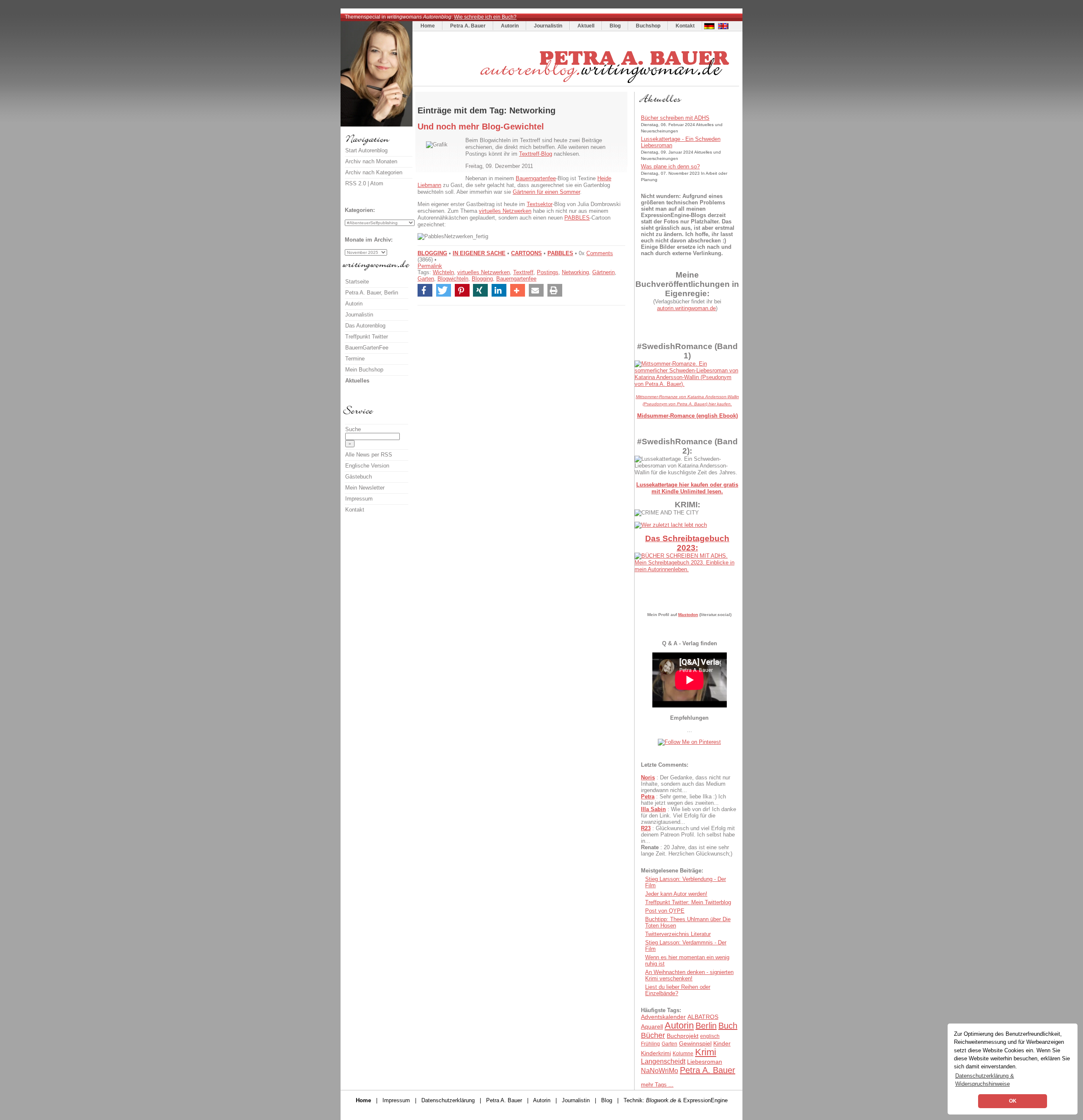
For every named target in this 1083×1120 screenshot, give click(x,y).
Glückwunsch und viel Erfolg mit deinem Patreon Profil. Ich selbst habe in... (688, 834)
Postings (547, 272)
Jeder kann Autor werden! (676, 894)
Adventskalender (663, 1016)
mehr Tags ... (657, 1084)
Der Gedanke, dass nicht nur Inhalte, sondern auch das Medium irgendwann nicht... (685, 783)
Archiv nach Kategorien (373, 172)
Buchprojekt (682, 1035)
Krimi (705, 1052)
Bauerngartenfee (536, 178)
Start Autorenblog (366, 150)
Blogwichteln (452, 278)
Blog (615, 25)
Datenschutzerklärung (448, 1100)
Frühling (650, 1044)
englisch (710, 1036)
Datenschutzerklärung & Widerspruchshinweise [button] (984, 1080)
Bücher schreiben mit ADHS (675, 118)
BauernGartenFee (366, 347)
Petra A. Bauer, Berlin (371, 292)
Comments (599, 253)
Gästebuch (358, 476)
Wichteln (443, 272)
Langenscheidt (663, 1061)
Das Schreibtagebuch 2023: (687, 543)
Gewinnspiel (695, 1043)
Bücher (653, 1035)
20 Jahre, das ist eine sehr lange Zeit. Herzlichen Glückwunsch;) (686, 850)
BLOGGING (432, 253)
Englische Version (367, 465)
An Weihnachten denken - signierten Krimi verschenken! (689, 975)
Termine (355, 358)
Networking (575, 272)
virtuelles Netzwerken (505, 211)
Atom (376, 183)
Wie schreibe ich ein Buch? (485, 16)
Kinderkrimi (656, 1053)
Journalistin (548, 25)
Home (428, 25)
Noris (648, 777)
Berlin (706, 1025)
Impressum (359, 498)
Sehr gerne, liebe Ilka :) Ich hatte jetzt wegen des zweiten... (683, 799)
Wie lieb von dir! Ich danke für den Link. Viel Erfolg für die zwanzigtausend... (688, 815)
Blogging (482, 278)
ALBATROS (702, 1016)
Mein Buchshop (364, 369)
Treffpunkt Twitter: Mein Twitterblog (688, 902)
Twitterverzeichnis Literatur (678, 934)
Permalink (430, 266)
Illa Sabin (653, 809)
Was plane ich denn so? (670, 166)
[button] (425, 290)
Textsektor (539, 204)
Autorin (510, 25)
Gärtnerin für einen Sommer (546, 192)
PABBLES (577, 218)
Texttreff (523, 272)
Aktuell (585, 25)
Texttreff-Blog (535, 154)
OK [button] (1013, 1100)
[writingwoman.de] (577, 84)
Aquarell (652, 1026)
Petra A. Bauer (468, 25)
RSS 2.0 (355, 183)
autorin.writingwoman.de (686, 308)
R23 (646, 828)
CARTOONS (526, 253)
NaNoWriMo (659, 1070)
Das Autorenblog (365, 325)
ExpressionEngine (705, 1100)
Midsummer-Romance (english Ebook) (687, 416)
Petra (647, 796)
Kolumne (683, 1054)
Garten (426, 278)
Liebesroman (704, 1061)
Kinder (722, 1043)
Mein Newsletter (365, 487)
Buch (727, 1025)
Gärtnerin (603, 272)
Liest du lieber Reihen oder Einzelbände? (677, 990)
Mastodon (688, 614)
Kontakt (685, 25)
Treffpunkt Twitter (366, 336)
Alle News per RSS (368, 454)
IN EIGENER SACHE (479, 253)
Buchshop (648, 25)
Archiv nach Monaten (371, 161)
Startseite (357, 281)
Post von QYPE (664, 911)
